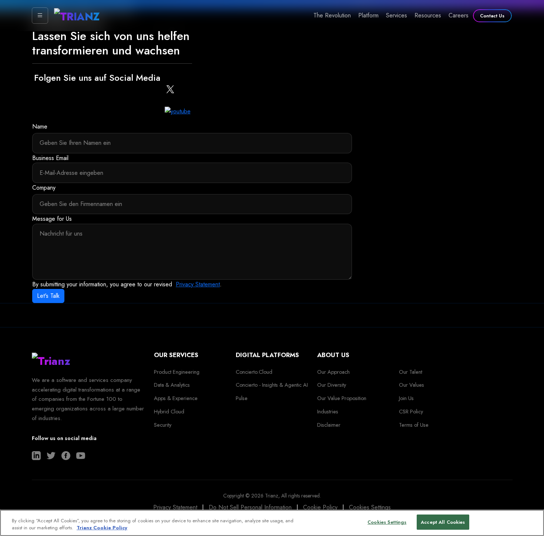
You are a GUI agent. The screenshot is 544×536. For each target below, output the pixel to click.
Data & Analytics (172, 385)
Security (162, 425)
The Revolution (332, 15)
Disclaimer (328, 425)
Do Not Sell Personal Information (250, 507)
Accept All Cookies (443, 522)
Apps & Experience (176, 398)
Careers (459, 15)
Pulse (242, 398)
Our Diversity (331, 385)
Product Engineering (176, 372)
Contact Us (492, 15)
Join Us (406, 398)
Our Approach (333, 372)
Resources (427, 15)
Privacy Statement (198, 284)
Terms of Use (414, 425)
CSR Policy (411, 411)
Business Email (50, 158)
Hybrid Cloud (169, 411)
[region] (272, 523)
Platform (368, 15)
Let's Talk (48, 296)
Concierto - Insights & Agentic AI (272, 385)
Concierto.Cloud (254, 372)
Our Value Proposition (341, 398)
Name (39, 126)
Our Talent (410, 372)
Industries (327, 411)
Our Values (411, 385)
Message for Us (52, 218)
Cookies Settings (370, 507)
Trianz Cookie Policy (102, 528)
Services (396, 15)
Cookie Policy (320, 507)
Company (44, 187)
